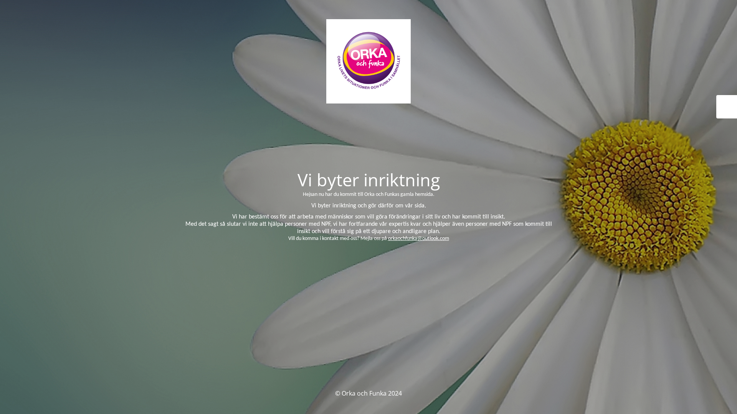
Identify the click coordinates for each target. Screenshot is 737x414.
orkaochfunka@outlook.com (418, 239)
